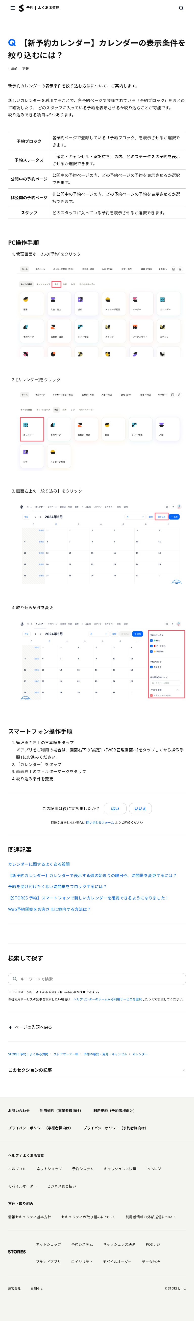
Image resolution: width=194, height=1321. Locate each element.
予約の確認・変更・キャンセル (105, 1054)
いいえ (140, 808)
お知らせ (37, 1288)
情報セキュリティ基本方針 (29, 1216)
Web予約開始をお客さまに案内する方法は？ (49, 909)
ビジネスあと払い (61, 1186)
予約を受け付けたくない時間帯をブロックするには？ (57, 886)
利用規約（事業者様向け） (61, 1110)
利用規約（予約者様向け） (115, 1110)
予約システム (83, 1168)
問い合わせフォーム (100, 822)
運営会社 (14, 1288)
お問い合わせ (19, 1110)
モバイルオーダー (22, 1186)
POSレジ (154, 1168)
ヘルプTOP (17, 1168)
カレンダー (140, 1054)
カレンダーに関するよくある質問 (39, 864)
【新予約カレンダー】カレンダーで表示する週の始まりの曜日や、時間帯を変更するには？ (92, 875)
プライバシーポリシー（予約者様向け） (116, 1128)
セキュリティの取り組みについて (88, 1216)
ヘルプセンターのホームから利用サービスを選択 (108, 999)
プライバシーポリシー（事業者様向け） (40, 1128)
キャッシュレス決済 (120, 1168)
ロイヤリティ (82, 1261)
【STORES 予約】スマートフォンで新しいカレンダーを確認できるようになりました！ (88, 898)
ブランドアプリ (48, 1261)
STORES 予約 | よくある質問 (28, 1054)
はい (115, 808)
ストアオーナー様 (66, 1054)
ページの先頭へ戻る (33, 1027)
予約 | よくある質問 (43, 7)
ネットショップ (49, 1168)
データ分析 (151, 1261)
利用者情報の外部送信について (151, 1216)
